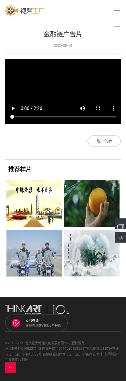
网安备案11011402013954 (62, 348)
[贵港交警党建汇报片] (34, 253)
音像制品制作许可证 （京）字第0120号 (71, 354)
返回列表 (104, 141)
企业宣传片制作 (16, 359)
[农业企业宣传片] (92, 203)
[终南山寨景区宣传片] (92, 253)
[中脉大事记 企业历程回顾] (34, 203)
